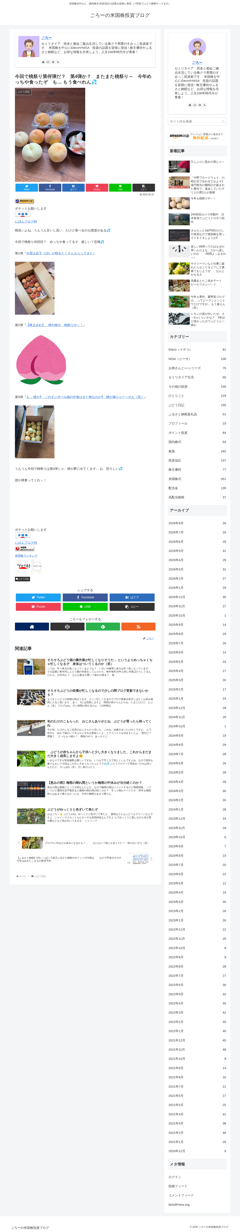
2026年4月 (197, 560)
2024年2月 (197, 800)
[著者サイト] (43, 62)
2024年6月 (197, 763)
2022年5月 (197, 994)
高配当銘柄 (197, 497)
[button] (223, 122)
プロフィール (197, 423)
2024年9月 (197, 735)
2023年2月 (197, 911)
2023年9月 (197, 846)
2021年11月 (197, 1049)
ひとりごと (197, 396)
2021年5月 (197, 1105)
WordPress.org (179, 1204)
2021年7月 (197, 1086)
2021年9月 (197, 1068)
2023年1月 (197, 920)
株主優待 (197, 469)
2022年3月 (197, 1012)
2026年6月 (197, 541)
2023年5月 (197, 883)
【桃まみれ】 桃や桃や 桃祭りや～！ (54, 325)
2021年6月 (197, 1096)
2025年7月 (197, 643)
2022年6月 (197, 985)
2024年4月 (197, 782)
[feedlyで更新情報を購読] (53, 62)
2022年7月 (197, 975)
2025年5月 (197, 662)
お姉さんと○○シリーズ (197, 368)
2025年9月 (197, 624)
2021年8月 (197, 1077)
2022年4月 (197, 1003)
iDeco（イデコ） (197, 349)
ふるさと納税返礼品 (197, 414)
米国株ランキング (26, 555)
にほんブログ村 (26, 221)
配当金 (197, 488)
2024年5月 (197, 772)
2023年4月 (197, 892)
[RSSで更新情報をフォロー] (58, 62)
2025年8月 (197, 634)
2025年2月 (197, 689)
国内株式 (197, 442)
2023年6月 (197, 874)
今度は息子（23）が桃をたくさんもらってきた (59, 253)
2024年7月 (197, 754)
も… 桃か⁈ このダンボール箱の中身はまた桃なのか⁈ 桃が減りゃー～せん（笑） (85, 397)
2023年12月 (197, 818)
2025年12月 (197, 597)
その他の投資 (197, 386)
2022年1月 (197, 1031)
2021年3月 (197, 1123)
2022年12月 (197, 929)
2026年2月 (197, 578)
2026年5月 (197, 551)
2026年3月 (197, 569)
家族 (197, 451)
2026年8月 (197, 523)
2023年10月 (197, 837)
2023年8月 (197, 855)
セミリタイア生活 (197, 377)
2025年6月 (197, 652)
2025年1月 (197, 698)
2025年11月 (197, 606)
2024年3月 (197, 791)
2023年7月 (197, 865)
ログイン (174, 1177)
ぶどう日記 (23, 579)
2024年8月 (197, 745)
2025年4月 (197, 671)
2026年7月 (197, 532)
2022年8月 (197, 966)
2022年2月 (197, 1022)
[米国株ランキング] (24, 550)
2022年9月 (197, 957)
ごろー (46, 38)
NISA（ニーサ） (197, 359)
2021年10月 (197, 1058)
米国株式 (197, 479)
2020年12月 (197, 1151)
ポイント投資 (197, 433)
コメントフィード (181, 1195)
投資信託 (197, 460)
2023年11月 (197, 828)
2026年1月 (197, 587)
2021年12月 (197, 1040)
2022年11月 (197, 938)
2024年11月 (197, 717)
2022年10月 (197, 948)
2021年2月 (197, 1133)
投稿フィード (177, 1186)
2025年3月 (197, 680)
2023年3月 (197, 902)
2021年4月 (197, 1114)
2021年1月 (197, 1142)
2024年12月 (197, 708)
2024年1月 (197, 809)
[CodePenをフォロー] (48, 62)
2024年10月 (197, 726)
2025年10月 (197, 615)
